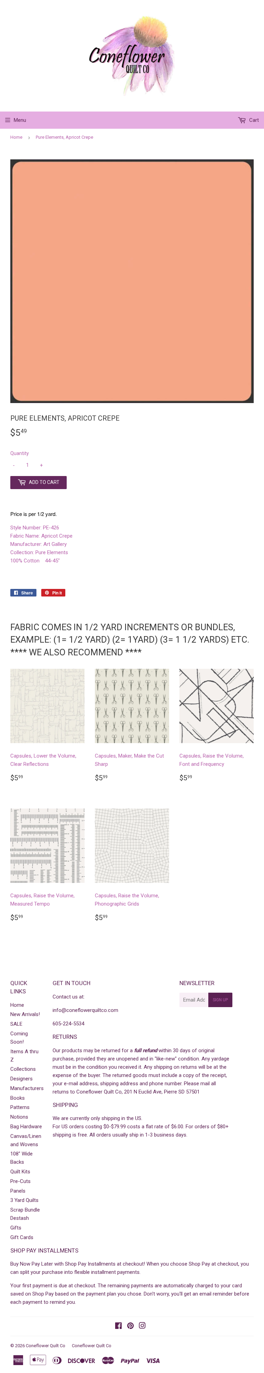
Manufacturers (27, 1088)
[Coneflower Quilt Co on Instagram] (142, 1326)
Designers (21, 1079)
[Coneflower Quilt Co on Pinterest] (130, 1326)
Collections (23, 1069)
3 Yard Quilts (24, 1200)
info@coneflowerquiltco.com (85, 1010)
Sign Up (220, 999)
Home (16, 137)
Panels (17, 1191)
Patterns (20, 1107)
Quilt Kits (20, 1172)
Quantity (19, 453)
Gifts (15, 1228)
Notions (19, 1117)
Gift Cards (21, 1237)
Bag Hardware (26, 1126)
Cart (253, 120)
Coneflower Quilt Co (45, 1345)
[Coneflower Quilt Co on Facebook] (118, 1326)
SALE (16, 1024)
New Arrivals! (25, 1014)
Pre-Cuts (20, 1181)
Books (17, 1098)
